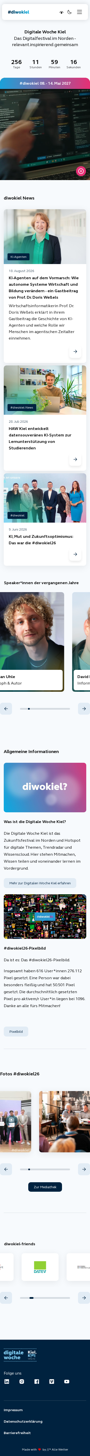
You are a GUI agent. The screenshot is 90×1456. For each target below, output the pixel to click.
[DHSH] (38, 1267)
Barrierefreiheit (17, 1433)
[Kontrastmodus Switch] (61, 12)
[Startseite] (18, 12)
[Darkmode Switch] (69, 12)
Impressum (13, 1410)
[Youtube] (67, 1382)
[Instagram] (22, 1382)
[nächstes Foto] (84, 1169)
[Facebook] (37, 1382)
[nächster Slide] (84, 709)
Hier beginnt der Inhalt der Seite (30, 24)
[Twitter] (52, 1382)
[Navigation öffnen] (79, 12)
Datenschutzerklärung (23, 1421)
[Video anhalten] (81, 171)
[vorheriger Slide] (6, 709)
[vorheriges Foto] (6, 1169)
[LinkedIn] (7, 1382)
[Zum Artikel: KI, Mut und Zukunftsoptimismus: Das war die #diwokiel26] (75, 554)
